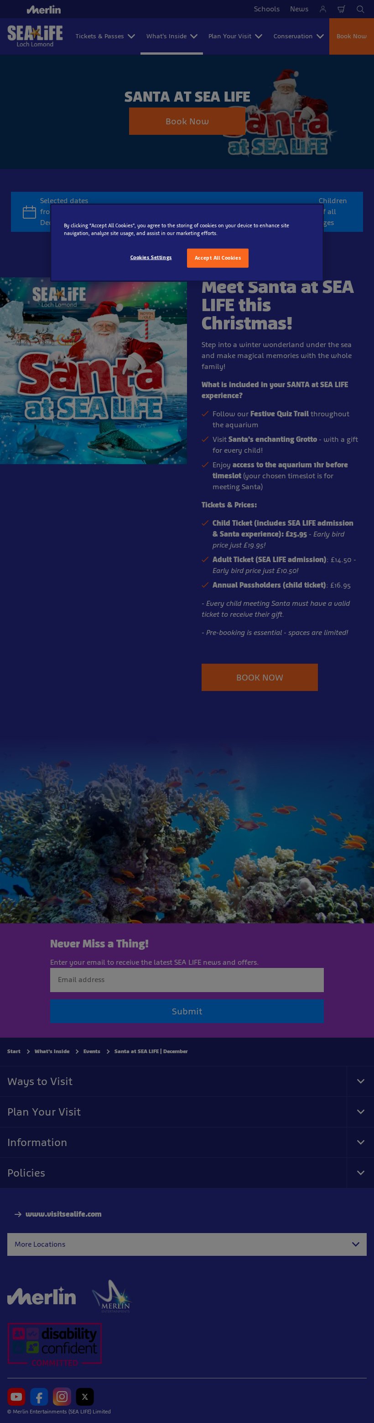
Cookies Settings (151, 257)
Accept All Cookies (218, 257)
